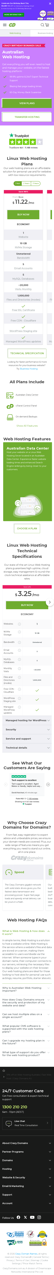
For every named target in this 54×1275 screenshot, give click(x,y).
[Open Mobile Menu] (4, 25)
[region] (27, 267)
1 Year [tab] (17, 183)
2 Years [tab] (26, 183)
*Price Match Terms (32, 1263)
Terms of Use (22, 1260)
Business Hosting (29, 368)
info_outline (19, 624)
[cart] (47, 25)
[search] (42, 25)
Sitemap (35, 1260)
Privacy (10, 1260)
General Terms (40, 1257)
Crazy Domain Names (26, 1254)
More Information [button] (13, 15)
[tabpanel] (27, 267)
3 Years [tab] (36, 183)
